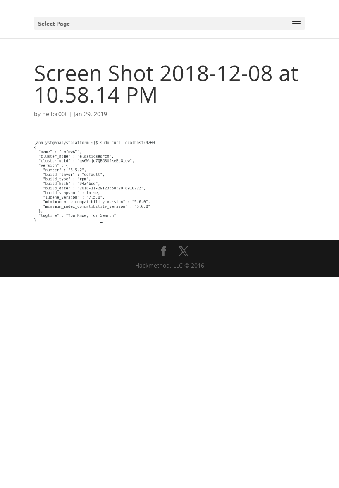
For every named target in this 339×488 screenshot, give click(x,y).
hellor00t (54, 114)
